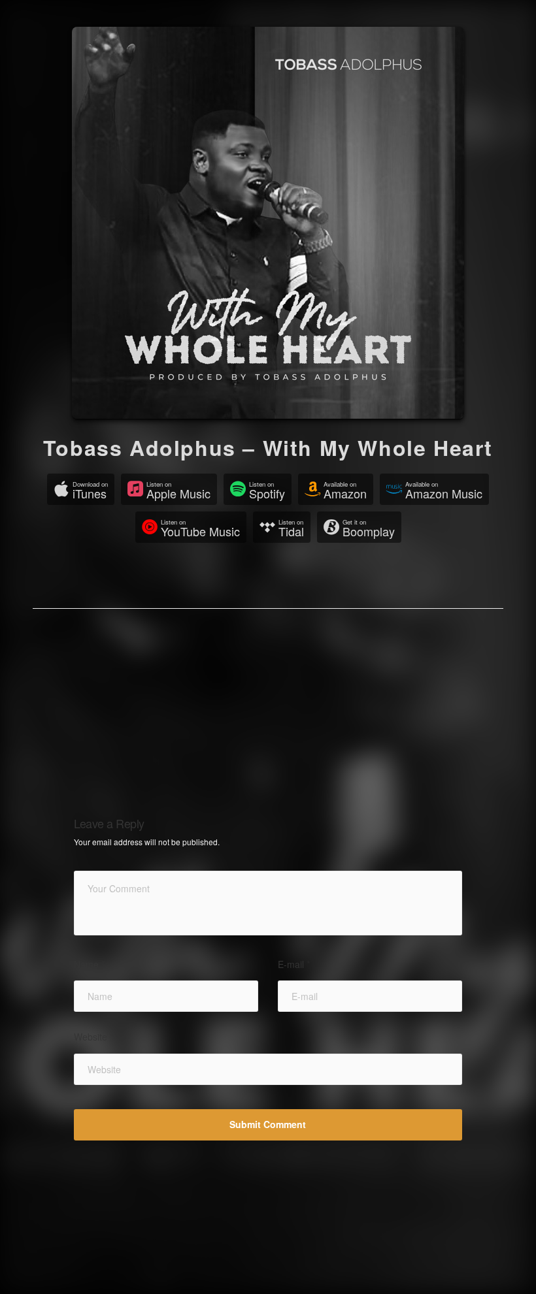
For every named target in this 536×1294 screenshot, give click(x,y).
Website (93, 1037)
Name (89, 964)
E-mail (294, 964)
